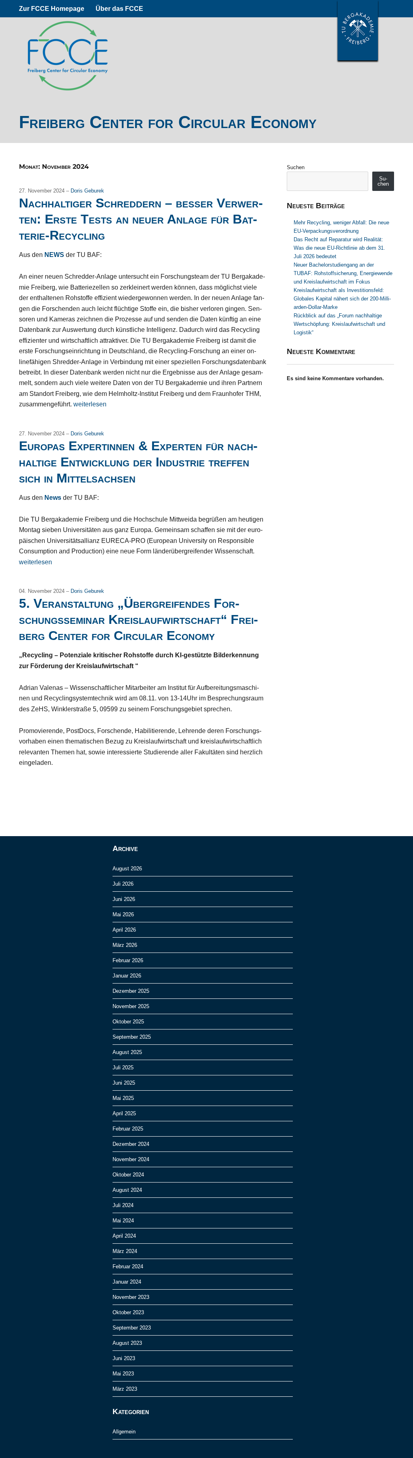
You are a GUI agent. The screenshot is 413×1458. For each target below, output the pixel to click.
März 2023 (125, 1389)
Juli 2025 (123, 1068)
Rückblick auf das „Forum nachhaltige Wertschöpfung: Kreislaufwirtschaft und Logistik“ (339, 324)
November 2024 (131, 1159)
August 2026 (127, 869)
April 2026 (124, 930)
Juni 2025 (124, 1083)
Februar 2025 (128, 1129)
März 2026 (125, 945)
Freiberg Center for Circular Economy (168, 122)
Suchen (296, 167)
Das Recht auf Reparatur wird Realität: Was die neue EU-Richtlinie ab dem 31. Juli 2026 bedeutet (339, 247)
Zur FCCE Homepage (51, 8)
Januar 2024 (127, 1282)
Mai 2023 (123, 1374)
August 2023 (127, 1343)
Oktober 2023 (128, 1312)
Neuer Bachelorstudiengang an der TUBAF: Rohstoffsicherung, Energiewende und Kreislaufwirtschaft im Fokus (343, 273)
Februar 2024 (128, 1266)
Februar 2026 (128, 960)
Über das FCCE (119, 8)
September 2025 (132, 1037)
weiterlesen (89, 404)
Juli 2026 (123, 884)
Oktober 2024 (128, 1175)
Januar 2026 (127, 976)
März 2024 (125, 1251)
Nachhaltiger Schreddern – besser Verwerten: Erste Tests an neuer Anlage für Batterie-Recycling (141, 219)
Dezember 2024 (131, 1144)
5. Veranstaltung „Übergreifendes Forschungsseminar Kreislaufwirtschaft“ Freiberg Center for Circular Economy (138, 619)
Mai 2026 (123, 914)
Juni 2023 (124, 1358)
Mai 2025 (123, 1098)
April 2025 (124, 1113)
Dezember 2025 (131, 991)
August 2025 (127, 1052)
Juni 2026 (124, 899)
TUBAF (358, 30)
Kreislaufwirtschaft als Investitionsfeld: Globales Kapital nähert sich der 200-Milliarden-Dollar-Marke (342, 298)
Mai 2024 (123, 1221)
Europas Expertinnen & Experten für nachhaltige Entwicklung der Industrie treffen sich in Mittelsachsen (138, 462)
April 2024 (124, 1236)
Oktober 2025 (128, 1022)
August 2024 (127, 1190)
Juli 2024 (123, 1205)
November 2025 (131, 1006)
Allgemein (124, 1432)
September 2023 (132, 1328)
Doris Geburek (87, 191)
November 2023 (131, 1297)
